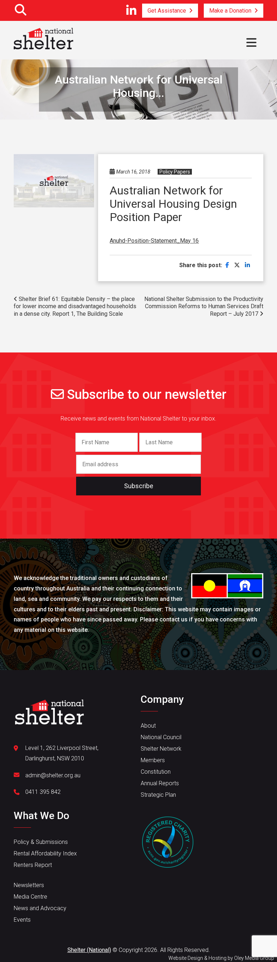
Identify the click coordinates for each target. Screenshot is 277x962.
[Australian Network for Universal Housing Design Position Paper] (227, 265)
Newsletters (29, 885)
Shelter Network (161, 748)
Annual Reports (160, 783)
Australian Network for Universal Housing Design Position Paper (173, 204)
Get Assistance (167, 10)
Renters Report (33, 865)
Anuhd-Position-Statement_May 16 (154, 240)
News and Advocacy (40, 908)
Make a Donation (230, 10)
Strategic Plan (158, 794)
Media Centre (30, 896)
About (148, 725)
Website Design (185, 958)
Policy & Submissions (41, 842)
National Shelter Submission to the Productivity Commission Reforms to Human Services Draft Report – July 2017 (203, 307)
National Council (161, 737)
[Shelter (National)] (43, 38)
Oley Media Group (254, 958)
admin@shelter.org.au (52, 775)
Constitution (156, 771)
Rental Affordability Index (45, 853)
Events (22, 919)
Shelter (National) (89, 950)
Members (153, 760)
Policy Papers (174, 172)
